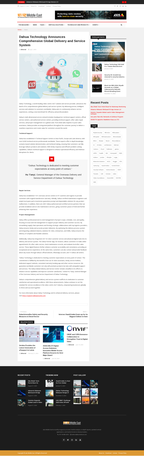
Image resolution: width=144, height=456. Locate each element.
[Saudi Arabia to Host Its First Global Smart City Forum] (50, 384)
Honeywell (113, 153)
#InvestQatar (117, 137)
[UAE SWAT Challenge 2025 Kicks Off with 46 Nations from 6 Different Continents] (50, 403)
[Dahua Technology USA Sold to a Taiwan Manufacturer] (97, 67)
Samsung (96, 165)
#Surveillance (116, 141)
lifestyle (109, 157)
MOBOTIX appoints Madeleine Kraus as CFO (105, 120)
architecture (107, 145)
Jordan (102, 157)
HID (107, 153)
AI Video (99, 145)
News (35, 25)
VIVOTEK (118, 178)
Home (20, 30)
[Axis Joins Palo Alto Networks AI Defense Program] (77, 395)
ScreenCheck (116, 165)
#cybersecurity (97, 132)
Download (41, 6)
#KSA (94, 141)
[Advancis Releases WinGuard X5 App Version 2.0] (22, 393)
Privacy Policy (57, 6)
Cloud (102, 149)
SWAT (119, 170)
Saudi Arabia (105, 165)
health (101, 153)
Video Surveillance (98, 178)
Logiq (115, 157)
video (114, 174)
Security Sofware (98, 170)
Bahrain (116, 145)
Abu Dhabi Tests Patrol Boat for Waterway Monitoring (108, 107)
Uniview (108, 174)
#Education (115, 132)
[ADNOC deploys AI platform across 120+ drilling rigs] (85, 403)
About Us (34, 6)
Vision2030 (110, 178)
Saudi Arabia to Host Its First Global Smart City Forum (63, 383)
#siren (108, 141)
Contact (48, 6)
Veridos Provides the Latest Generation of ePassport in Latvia (27, 348)
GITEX (95, 153)
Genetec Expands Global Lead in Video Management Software (107, 113)
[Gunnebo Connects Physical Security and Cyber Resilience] (77, 403)
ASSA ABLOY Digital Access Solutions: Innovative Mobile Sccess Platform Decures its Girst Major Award (53, 350)
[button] (123, 2)
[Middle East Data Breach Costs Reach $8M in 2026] (94, 395)
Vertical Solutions (55, 25)
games (117, 149)
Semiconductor (110, 170)
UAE (102, 174)
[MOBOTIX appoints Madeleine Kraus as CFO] (85, 395)
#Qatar (101, 141)
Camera (95, 149)
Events (95, 25)
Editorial (23, 49)
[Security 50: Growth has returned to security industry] (97, 78)
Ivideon (95, 157)
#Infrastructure (106, 137)
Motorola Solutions (99, 161)
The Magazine (24, 25)
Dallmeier (109, 149)
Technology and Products (78, 25)
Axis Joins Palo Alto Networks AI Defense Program (107, 117)
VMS (94, 182)
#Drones (107, 132)
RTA (121, 161)
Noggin (115, 161)
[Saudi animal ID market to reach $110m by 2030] (94, 403)
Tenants (95, 174)
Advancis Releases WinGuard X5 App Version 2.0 (42, 2)
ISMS (120, 153)
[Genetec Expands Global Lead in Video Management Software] (22, 403)
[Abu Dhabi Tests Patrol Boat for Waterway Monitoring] (22, 384)
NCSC (108, 161)
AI (93, 145)
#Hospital (96, 137)
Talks (42, 25)
